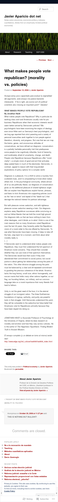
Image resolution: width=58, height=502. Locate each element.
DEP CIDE (40, 52)
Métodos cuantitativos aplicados (18, 451)
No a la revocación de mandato (17, 445)
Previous (41, 60)
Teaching (28, 52)
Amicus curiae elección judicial (18, 467)
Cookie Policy (9, 491)
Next (51, 60)
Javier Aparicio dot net (22, 16)
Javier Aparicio (37, 90)
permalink (19, 369)
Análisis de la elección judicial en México (22, 470)
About (7, 52)
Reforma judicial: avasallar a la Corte (20, 473)
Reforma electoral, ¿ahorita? (16, 479)
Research (17, 52)
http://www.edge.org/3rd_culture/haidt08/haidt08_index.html (28, 341)
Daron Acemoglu (11, 457)
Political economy (30, 366)
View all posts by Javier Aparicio (34, 390)
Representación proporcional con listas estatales (25, 476)
